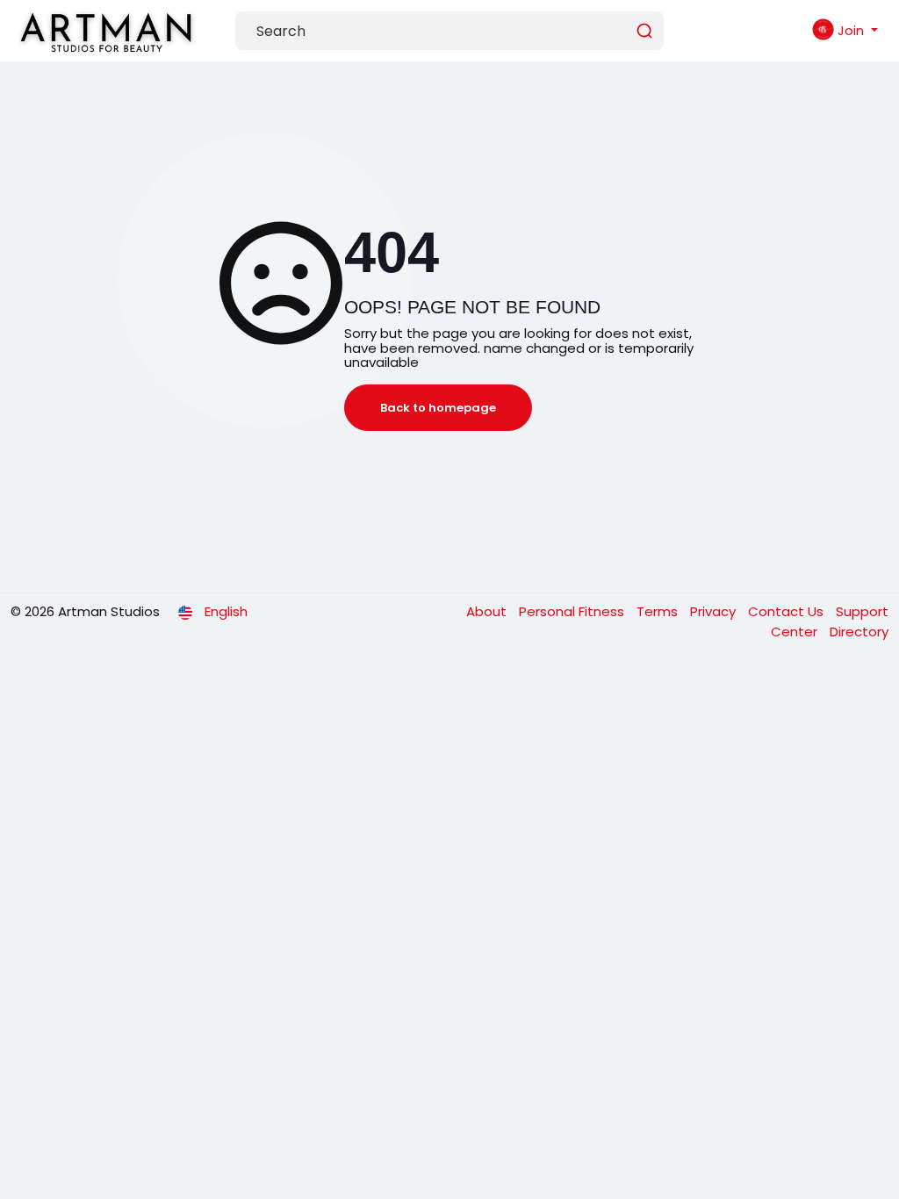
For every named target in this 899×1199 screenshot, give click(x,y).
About (488, 611)
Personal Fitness (573, 611)
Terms (658, 611)
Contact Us (787, 611)
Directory (859, 631)
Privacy (714, 611)
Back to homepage (438, 407)
